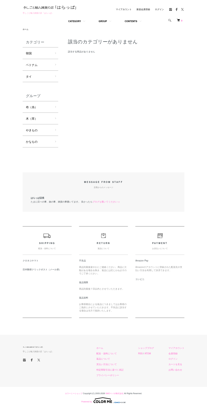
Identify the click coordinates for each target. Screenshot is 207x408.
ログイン (159, 9)
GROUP (103, 21)
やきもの (32, 130)
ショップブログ (146, 347)
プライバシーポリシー (107, 375)
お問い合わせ (175, 369)
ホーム (25, 29)
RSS (140, 353)
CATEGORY (74, 21)
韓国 (29, 53)
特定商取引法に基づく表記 (110, 369)
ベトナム (32, 65)
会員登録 (173, 353)
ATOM (148, 353)
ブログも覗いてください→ (106, 201)
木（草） (32, 118)
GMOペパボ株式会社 (114, 393)
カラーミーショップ (73, 393)
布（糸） (32, 107)
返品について (103, 358)
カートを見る (175, 364)
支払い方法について (106, 364)
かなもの (32, 141)
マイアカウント (124, 9)
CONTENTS (131, 21)
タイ (29, 76)
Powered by (86, 401)
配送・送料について (106, 353)
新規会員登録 (143, 9)
